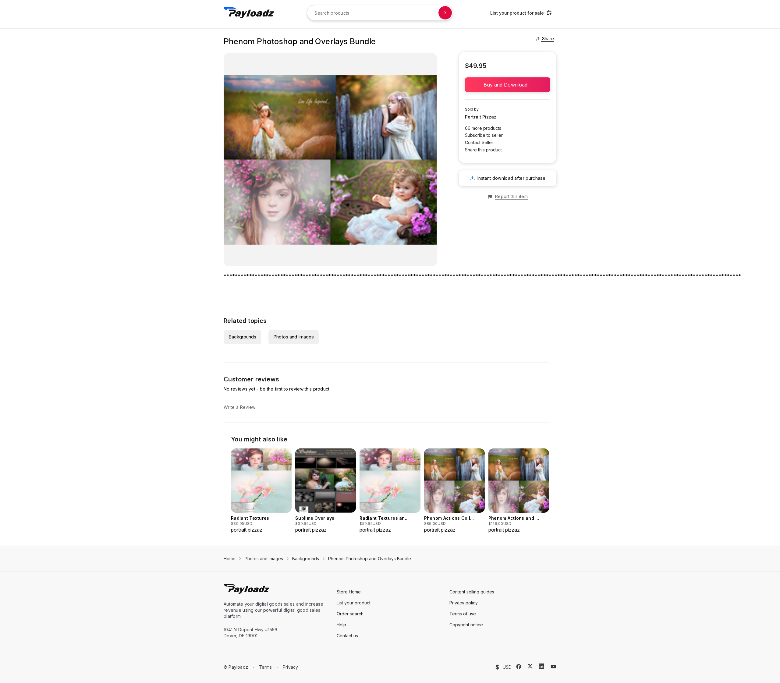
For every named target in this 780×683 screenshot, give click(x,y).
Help (341, 624)
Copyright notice (466, 624)
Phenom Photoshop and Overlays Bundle (369, 558)
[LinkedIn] (541, 666)
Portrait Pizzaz (480, 116)
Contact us (347, 635)
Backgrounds (242, 337)
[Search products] (445, 12)
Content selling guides (471, 591)
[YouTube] (553, 667)
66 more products (483, 128)
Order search (350, 613)
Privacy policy (463, 602)
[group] (261, 490)
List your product (353, 602)
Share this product (483, 149)
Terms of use (462, 613)
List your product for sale (517, 13)
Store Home (349, 591)
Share (548, 38)
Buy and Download (507, 85)
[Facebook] (519, 667)
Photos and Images (293, 337)
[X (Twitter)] (530, 666)
